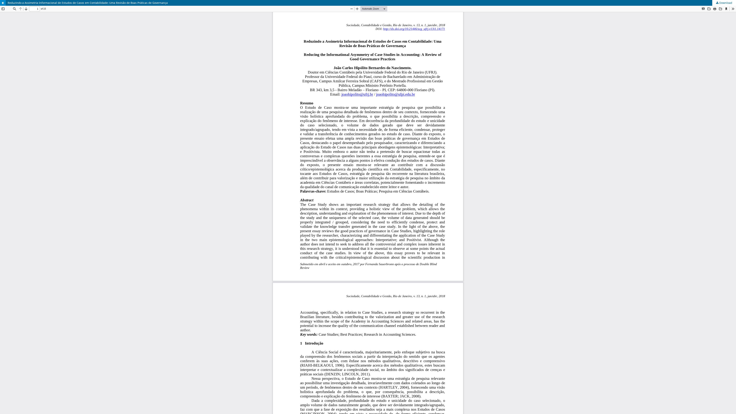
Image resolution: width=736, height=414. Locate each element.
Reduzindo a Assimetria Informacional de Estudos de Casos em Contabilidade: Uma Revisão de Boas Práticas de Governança (88, 3)
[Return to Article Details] (3, 3)
